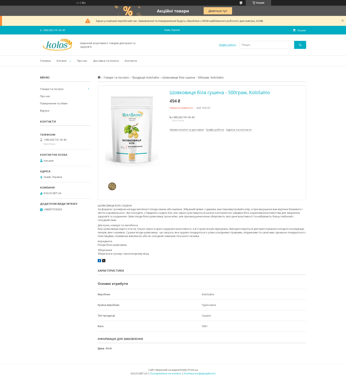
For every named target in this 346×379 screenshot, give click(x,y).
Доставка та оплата (106, 60)
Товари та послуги (116, 77)
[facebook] (99, 261)
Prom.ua (193, 370)
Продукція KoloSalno (145, 77)
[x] (103, 261)
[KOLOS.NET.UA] (57, 50)
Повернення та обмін (53, 103)
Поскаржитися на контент (165, 373)
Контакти (131, 60)
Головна (45, 60)
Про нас (82, 60)
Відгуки (44, 110)
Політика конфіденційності (199, 373)
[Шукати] (300, 45)
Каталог (62, 60)
